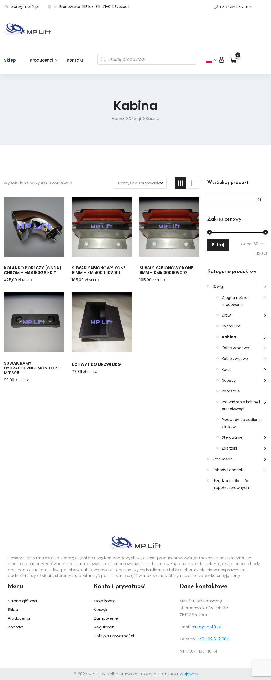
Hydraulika (231, 326)
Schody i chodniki (229, 470)
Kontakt (75, 60)
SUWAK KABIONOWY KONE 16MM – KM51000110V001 (98, 270)
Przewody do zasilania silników (242, 423)
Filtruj (218, 245)
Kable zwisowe (235, 358)
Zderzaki (229, 448)
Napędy (229, 380)
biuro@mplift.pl (25, 6)
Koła (226, 369)
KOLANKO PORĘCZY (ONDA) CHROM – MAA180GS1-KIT (32, 270)
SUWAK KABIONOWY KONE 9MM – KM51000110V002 (166, 270)
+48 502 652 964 (235, 7)
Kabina (229, 337)
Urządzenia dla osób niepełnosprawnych (231, 484)
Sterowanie (232, 437)
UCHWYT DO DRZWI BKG (96, 364)
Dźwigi (135, 118)
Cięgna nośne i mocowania (235, 301)
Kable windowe (235, 347)
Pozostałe (231, 391)
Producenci (41, 60)
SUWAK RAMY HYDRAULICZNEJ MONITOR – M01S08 (32, 368)
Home (118, 118)
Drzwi (226, 315)
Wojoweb (189, 674)
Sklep (10, 60)
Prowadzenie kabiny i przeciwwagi (241, 405)
